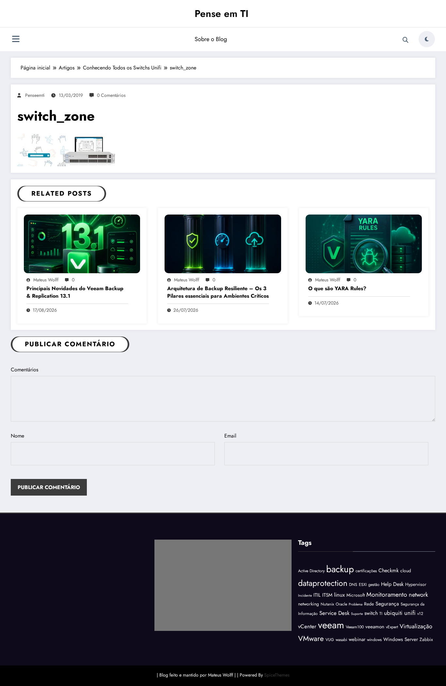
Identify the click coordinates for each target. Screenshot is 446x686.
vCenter (307, 626)
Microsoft (355, 595)
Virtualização (416, 626)
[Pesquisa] (405, 40)
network (418, 594)
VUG (330, 640)
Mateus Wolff (45, 279)
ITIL (317, 595)
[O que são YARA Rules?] (364, 243)
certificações (366, 571)
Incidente (305, 595)
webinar (357, 639)
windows (374, 640)
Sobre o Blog (211, 39)
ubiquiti (393, 613)
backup (340, 569)
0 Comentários (111, 95)
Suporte (357, 613)
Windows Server (400, 639)
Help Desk (392, 584)
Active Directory (311, 571)
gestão (373, 585)
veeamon (374, 626)
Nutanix (327, 604)
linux (339, 595)
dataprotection (322, 583)
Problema (355, 604)
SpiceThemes (277, 675)
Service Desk (334, 613)
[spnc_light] (427, 39)
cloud (405, 570)
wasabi (341, 640)
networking (308, 604)
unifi (410, 612)
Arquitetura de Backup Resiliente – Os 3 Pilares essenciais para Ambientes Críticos (218, 292)
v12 (420, 614)
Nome (17, 436)
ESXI (363, 585)
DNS (353, 585)
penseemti (35, 95)
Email (230, 436)
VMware (311, 638)
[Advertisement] (223, 585)
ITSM (327, 595)
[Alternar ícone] (16, 40)
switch (371, 613)
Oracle (341, 604)
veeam (331, 625)
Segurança (387, 603)
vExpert (392, 627)
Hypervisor (415, 584)
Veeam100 (355, 627)
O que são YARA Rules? (337, 288)
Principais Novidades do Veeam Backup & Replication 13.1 (74, 292)
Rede (369, 604)
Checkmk (388, 570)
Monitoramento (386, 594)
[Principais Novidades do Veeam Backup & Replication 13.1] (82, 243)
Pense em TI (221, 14)
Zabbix (426, 639)
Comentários (24, 369)
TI (380, 614)
